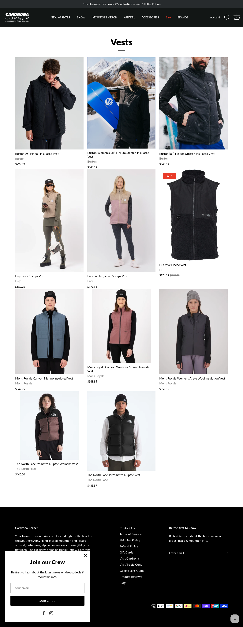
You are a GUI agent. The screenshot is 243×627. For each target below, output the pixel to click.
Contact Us (127, 528)
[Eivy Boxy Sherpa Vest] (49, 220)
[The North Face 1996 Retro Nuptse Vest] (121, 431)
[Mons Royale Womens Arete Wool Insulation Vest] (193, 331)
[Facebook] (44, 612)
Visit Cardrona (129, 558)
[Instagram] (51, 612)
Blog (122, 582)
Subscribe (47, 600)
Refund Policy (129, 546)
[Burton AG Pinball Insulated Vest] (49, 103)
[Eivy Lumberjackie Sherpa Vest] (121, 220)
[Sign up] (226, 553)
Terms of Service (130, 534)
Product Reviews (131, 576)
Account (215, 17)
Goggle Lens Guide (132, 570)
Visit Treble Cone (131, 564)
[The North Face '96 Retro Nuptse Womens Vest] (49, 425)
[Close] (85, 555)
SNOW (81, 17)
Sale (168, 17)
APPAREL (129, 17)
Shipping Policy (130, 540)
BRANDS (183, 17)
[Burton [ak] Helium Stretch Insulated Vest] (193, 103)
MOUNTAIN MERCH (104, 17)
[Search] (227, 17)
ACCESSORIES (150, 17)
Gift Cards (126, 552)
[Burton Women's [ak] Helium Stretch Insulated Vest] (121, 103)
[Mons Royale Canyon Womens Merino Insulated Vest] (121, 326)
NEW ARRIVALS (60, 17)
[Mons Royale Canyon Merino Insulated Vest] (49, 331)
